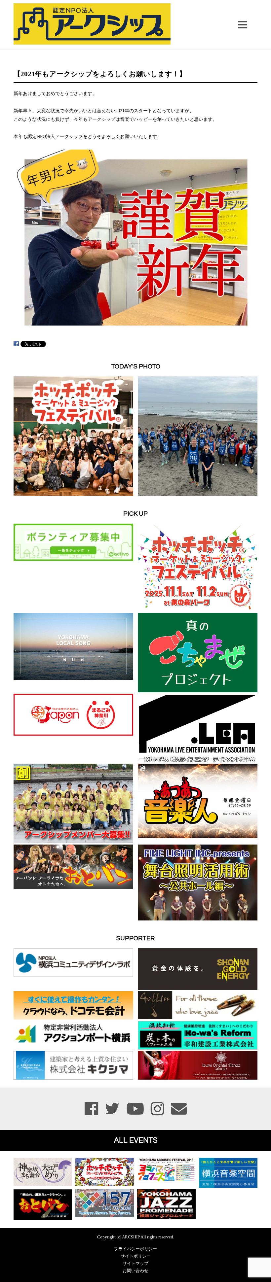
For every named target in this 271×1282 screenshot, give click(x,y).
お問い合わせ (135, 1270)
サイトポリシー (136, 1256)
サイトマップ (135, 1263)
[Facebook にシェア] (16, 343)
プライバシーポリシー (135, 1249)
